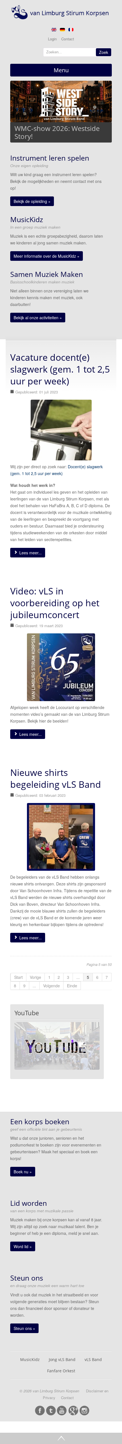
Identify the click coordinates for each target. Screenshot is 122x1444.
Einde (72, 985)
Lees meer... (30, 552)
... (78, 977)
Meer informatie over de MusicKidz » (46, 256)
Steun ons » (24, 1328)
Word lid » (23, 1246)
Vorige (35, 977)
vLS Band (93, 1359)
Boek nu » (23, 1171)
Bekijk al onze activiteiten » (38, 317)
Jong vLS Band (62, 1359)
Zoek (103, 52)
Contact (67, 38)
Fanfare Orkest (61, 1370)
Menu (61, 70)
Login (52, 38)
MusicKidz (30, 1359)
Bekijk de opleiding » (32, 201)
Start (18, 977)
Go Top (61, 1438)
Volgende (51, 985)
